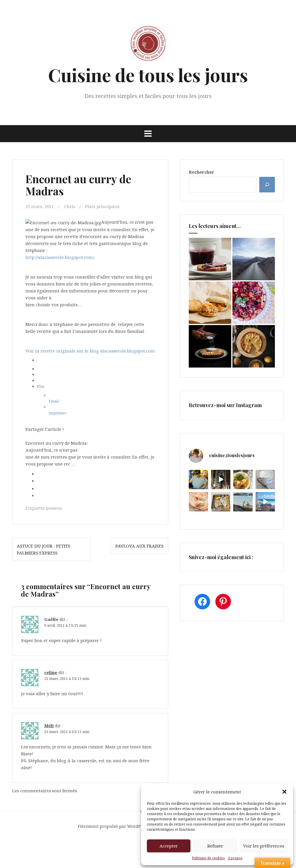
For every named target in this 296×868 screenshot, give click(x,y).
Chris (69, 206)
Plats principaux (102, 206)
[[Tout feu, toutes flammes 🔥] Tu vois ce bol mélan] (265, 479)
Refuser (215, 846)
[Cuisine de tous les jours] (148, 45)
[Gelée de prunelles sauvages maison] (210, 259)
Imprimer (57, 413)
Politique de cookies (208, 858)
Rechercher (201, 172)
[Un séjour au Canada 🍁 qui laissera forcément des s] (220, 479)
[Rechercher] (267, 184)
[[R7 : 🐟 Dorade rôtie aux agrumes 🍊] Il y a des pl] (220, 501)
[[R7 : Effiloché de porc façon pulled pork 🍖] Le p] (198, 501)
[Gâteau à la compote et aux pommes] (210, 346)
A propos (235, 858)
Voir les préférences (263, 846)
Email (54, 401)
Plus (41, 386)
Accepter (169, 846)
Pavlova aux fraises (139, 546)
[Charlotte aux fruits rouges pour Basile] (253, 302)
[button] (284, 792)
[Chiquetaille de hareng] (210, 302)
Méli (49, 725)
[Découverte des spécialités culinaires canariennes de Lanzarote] (253, 259)
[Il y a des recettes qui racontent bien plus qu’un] (243, 479)
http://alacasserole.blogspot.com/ (59, 257)
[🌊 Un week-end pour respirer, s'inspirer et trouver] (243, 501)
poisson (54, 508)
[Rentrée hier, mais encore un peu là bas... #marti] (265, 501)
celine (50, 672)
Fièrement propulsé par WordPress (113, 826)
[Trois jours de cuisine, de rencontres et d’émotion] (198, 479)
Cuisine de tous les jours (148, 75)
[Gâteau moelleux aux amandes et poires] (253, 346)
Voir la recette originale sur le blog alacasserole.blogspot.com (90, 351)
